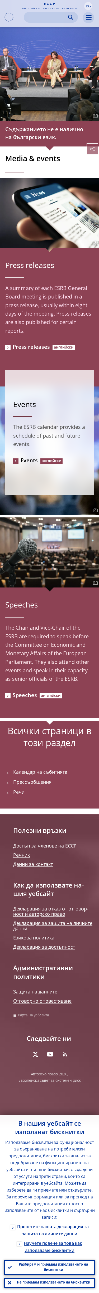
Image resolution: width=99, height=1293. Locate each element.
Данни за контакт (33, 864)
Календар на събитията (40, 772)
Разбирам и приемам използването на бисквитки (53, 1267)
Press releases (31, 347)
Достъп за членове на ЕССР (45, 846)
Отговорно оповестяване (42, 1001)
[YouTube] (50, 1054)
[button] (88, 6)
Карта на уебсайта (33, 1015)
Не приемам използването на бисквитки (53, 1282)
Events (29, 461)
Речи (19, 792)
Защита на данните (35, 992)
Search (70, 17)
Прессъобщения (32, 782)
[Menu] (88, 17)
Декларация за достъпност (44, 947)
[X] (35, 1054)
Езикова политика (33, 938)
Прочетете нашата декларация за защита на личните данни (53, 1230)
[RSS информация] (65, 1054)
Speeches (25, 695)
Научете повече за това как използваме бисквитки (53, 1247)
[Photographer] (95, 116)
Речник (21, 855)
